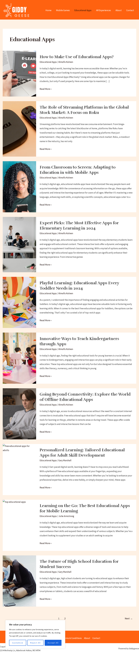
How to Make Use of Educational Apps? (77, 56)
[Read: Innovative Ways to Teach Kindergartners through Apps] (19, 357)
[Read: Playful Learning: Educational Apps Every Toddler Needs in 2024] (19, 302)
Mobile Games (63, 10)
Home (48, 10)
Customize (17, 643)
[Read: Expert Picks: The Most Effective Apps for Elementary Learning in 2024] (19, 244)
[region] (35, 634)
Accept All (53, 643)
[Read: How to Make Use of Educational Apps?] (19, 73)
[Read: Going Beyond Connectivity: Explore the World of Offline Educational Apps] (19, 413)
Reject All (35, 643)
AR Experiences (103, 10)
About (119, 10)
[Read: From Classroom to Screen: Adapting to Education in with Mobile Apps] (19, 186)
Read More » (45, 88)
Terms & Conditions (72, 638)
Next (129, 618)
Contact (130, 10)
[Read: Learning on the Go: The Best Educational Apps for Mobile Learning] (14, 501)
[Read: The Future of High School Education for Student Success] (19, 580)
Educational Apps (82, 10)
